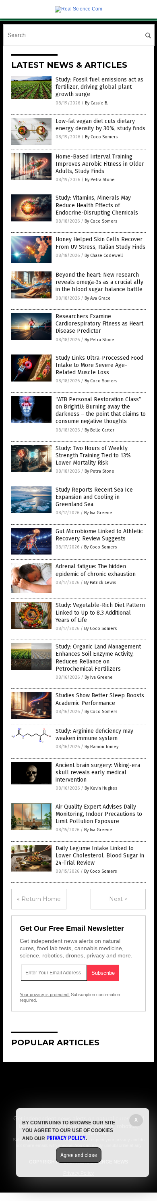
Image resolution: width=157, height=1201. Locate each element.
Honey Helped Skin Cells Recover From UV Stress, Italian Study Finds (100, 243)
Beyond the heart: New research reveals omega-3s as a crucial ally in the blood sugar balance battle (99, 282)
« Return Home (39, 899)
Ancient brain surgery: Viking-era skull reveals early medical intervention (98, 772)
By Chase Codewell (104, 255)
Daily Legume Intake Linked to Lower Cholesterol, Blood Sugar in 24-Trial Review (100, 855)
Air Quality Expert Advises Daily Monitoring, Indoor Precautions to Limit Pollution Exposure (99, 814)
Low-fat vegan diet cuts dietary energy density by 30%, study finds (100, 125)
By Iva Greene (98, 512)
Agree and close (78, 1155)
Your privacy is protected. (45, 994)
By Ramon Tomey (101, 746)
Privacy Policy (66, 1138)
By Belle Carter (99, 430)
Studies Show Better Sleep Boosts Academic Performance (100, 699)
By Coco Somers (101, 137)
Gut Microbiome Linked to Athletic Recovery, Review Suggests (99, 535)
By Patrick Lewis (100, 582)
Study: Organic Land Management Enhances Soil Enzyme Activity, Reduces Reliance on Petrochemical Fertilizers (98, 657)
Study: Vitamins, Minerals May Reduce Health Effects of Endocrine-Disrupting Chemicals (97, 205)
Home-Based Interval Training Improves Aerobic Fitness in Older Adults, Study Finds (100, 164)
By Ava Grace (98, 298)
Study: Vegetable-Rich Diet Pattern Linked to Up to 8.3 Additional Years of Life (100, 612)
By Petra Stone (100, 179)
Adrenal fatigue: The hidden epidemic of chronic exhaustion (96, 570)
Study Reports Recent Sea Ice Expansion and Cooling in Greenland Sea (94, 497)
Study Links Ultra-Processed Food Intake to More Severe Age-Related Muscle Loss (99, 365)
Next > (118, 899)
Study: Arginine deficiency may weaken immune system (94, 735)
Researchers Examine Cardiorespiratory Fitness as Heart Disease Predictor (99, 323)
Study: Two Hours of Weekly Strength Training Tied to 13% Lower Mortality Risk (93, 455)
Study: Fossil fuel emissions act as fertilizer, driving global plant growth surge (99, 87)
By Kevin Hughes (101, 788)
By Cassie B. (96, 103)
